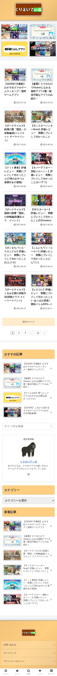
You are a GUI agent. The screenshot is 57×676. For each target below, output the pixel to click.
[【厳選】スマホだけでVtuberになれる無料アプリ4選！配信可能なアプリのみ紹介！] (42, 32)
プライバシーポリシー (14, 661)
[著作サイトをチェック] (28, 474)
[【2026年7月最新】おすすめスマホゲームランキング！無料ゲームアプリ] (14, 32)
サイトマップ (9, 653)
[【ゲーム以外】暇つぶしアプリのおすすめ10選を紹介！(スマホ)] (14, 49)
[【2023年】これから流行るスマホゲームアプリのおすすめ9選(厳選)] (42, 49)
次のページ (28, 321)
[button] (51, 426)
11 (38, 333)
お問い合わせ (9, 644)
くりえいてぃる (28, 461)
